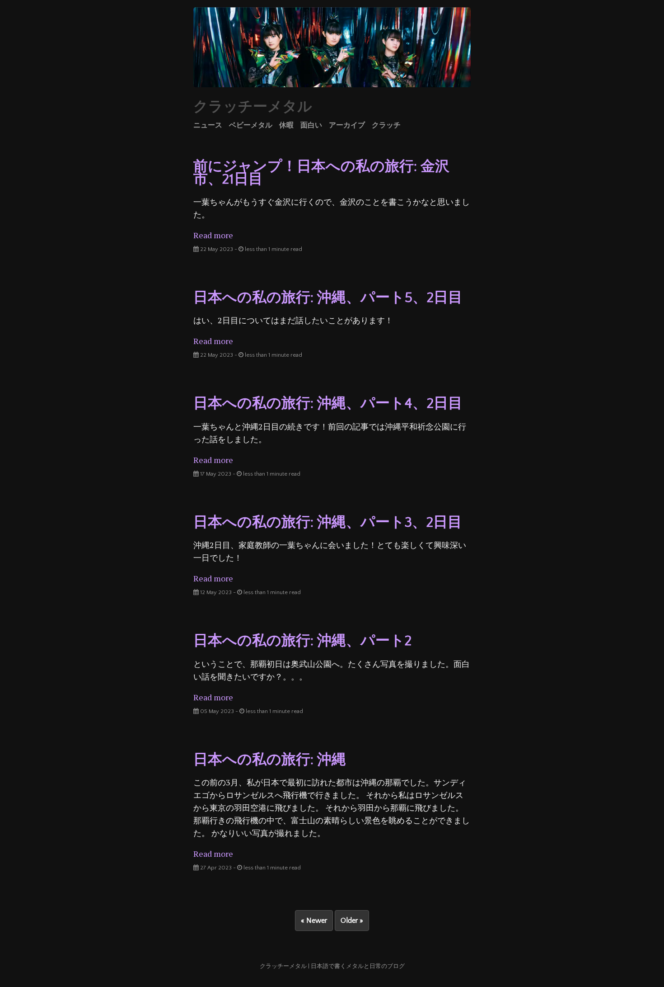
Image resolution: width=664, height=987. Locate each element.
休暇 (286, 125)
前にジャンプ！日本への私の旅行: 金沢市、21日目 (321, 173)
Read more (213, 235)
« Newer (314, 920)
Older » (352, 920)
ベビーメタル (250, 125)
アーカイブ (347, 125)
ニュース (207, 125)
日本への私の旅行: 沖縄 (269, 760)
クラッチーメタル (252, 107)
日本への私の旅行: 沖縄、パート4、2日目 (328, 403)
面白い (311, 125)
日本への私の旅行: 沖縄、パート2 (302, 641)
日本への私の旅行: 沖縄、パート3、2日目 (327, 522)
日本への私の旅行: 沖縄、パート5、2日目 (328, 298)
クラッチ (386, 125)
